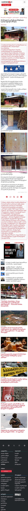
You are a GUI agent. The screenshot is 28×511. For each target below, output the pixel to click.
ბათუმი (17, 453)
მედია (2, 507)
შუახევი (17, 460)
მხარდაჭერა (6, 5)
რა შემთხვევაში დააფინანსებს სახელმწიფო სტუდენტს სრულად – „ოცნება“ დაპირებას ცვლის (15, 279)
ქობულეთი (18, 464)
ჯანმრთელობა (5, 462)
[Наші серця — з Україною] (7, 2)
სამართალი (4, 458)
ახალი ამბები (4, 453)
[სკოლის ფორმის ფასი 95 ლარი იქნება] (3, 274)
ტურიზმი (3, 509)
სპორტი (3, 501)
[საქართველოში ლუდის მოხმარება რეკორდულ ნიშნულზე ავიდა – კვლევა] (14, 344)
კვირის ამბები (5, 455)
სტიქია (3, 488)
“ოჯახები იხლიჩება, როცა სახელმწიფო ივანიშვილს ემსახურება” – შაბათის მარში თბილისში (11, 303)
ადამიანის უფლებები (7, 496)
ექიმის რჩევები (5, 490)
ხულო (16, 455)
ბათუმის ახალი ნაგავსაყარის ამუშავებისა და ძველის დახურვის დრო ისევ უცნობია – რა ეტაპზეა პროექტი (13, 330)
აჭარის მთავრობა (6, 477)
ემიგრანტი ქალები (20, 479)
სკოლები (3, 505)
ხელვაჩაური (18, 458)
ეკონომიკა (4, 503)
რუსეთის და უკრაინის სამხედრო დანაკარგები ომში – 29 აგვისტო (13, 431)
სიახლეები (9, 17)
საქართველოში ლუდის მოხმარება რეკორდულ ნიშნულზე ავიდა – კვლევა (13, 355)
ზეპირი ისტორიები (20, 477)
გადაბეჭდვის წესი (22, 192)
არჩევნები (4, 483)
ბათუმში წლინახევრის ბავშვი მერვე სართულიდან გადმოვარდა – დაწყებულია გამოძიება (14, 380)
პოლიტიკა (4, 499)
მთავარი (3, 17)
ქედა (16, 462)
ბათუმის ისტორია (20, 488)
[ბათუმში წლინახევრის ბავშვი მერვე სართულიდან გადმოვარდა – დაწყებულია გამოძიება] (14, 369)
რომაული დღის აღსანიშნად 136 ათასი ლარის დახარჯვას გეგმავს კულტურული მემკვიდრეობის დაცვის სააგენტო (13, 406)
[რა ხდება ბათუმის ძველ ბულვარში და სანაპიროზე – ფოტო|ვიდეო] (3, 263)
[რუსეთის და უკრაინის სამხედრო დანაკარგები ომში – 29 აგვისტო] (14, 420)
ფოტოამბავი (23, 17)
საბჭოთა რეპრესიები (21, 485)
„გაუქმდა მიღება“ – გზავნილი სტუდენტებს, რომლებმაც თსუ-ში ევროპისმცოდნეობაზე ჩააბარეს (15, 268)
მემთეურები (18, 490)
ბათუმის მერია (5, 485)
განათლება (16, 17)
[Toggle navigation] (24, 2)
